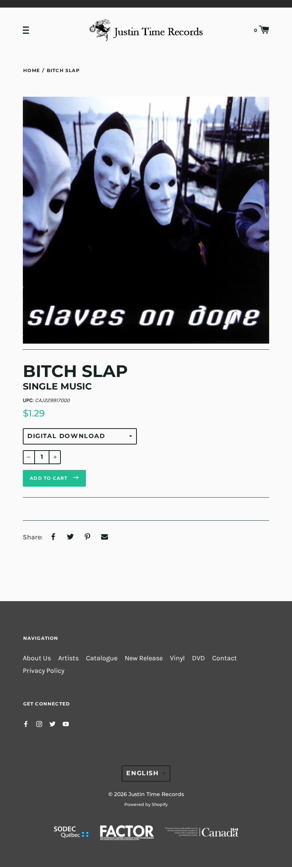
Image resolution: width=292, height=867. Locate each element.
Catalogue (101, 658)
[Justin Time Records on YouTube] (66, 723)
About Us (37, 658)
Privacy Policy (43, 671)
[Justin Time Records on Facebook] (26, 723)
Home (31, 70)
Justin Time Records (156, 794)
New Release (144, 658)
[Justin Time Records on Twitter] (52, 723)
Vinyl (177, 658)
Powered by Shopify (146, 804)
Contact (224, 658)
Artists (68, 658)
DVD (198, 658)
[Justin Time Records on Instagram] (39, 723)
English (142, 773)
